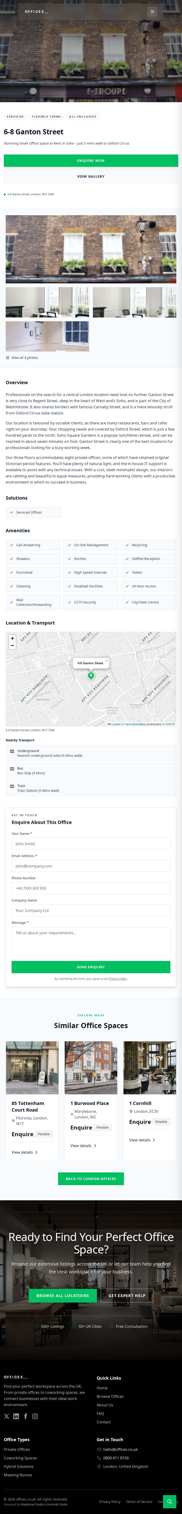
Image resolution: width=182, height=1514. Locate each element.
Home (102, 1388)
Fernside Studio (57, 1504)
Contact (104, 1422)
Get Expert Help (127, 1295)
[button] (91, 675)
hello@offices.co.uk (120, 1449)
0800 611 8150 (116, 1458)
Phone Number (24, 878)
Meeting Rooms (18, 1475)
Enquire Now (91, 160)
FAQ (100, 1413)
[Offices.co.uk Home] (37, 11)
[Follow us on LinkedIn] (16, 1416)
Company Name (24, 900)
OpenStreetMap (135, 724)
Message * (20, 922)
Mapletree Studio (32, 1504)
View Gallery (91, 176)
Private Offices (17, 1449)
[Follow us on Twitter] (6, 1416)
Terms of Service (139, 1501)
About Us (105, 1405)
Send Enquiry (91, 967)
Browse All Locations (62, 1295)
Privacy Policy (118, 979)
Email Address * (24, 856)
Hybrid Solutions (19, 1466)
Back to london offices (91, 1178)
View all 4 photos (24, 357)
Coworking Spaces (20, 1458)
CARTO (170, 724)
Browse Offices (110, 1396)
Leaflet (115, 724)
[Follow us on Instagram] (35, 1416)
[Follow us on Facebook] (25, 1416)
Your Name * (22, 833)
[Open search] (169, 1501)
